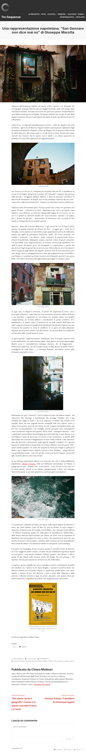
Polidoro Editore (48, 661)
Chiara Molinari (18, 659)
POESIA (81, 14)
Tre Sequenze (11, 17)
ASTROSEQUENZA (67, 17)
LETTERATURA (44, 659)
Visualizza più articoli (42, 684)
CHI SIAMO (80, 17)
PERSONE (61, 14)
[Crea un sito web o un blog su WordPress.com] (21, 748)
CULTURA (51, 14)
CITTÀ (43, 14)
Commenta (68, 739)
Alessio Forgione (28, 464)
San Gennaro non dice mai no (64, 661)
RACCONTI (72, 14)
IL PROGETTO (34, 14)
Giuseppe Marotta (31, 661)
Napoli (40, 661)
